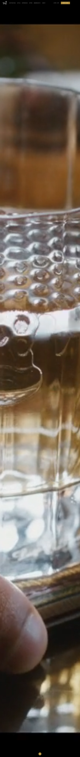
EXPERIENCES (25, 2)
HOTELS (18, 2)
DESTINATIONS (12, 2)
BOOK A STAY (65, 2)
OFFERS (30, 2)
